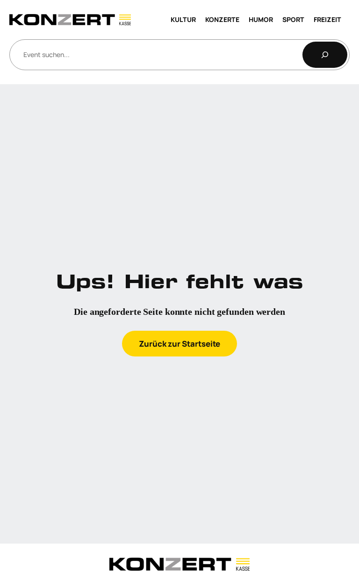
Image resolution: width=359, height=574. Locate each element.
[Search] (324, 55)
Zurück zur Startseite (179, 343)
